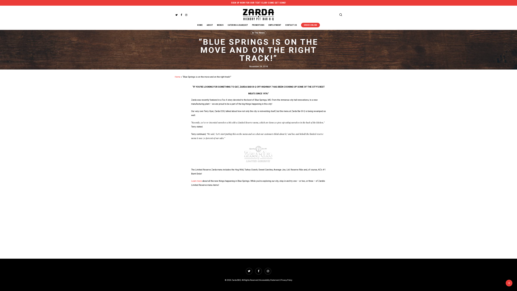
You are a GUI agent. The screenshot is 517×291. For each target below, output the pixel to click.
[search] (340, 14)
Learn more (196, 181)
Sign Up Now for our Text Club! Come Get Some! (258, 2)
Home (177, 77)
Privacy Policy (286, 280)
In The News (258, 33)
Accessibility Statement (269, 280)
